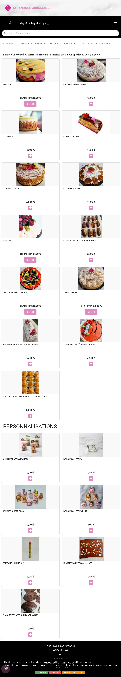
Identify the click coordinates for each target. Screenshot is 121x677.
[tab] (9, 43)
